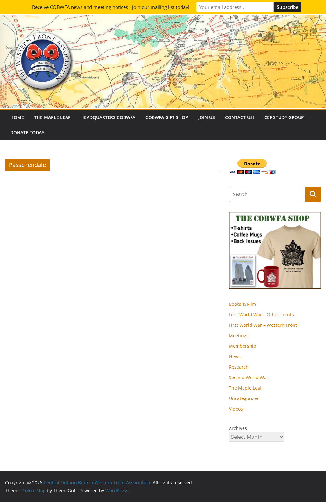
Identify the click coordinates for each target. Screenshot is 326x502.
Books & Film (242, 304)
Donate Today (27, 133)
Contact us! (239, 117)
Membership (242, 346)
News (235, 356)
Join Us (206, 117)
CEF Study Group (284, 117)
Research (239, 367)
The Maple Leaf (52, 117)
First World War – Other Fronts (261, 314)
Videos (236, 409)
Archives (238, 428)
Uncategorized (244, 398)
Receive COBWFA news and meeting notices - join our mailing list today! (110, 7)
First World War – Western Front (263, 325)
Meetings (239, 335)
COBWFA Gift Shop (166, 117)
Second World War (248, 377)
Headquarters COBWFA (108, 117)
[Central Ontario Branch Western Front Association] (163, 19)
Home (17, 117)
